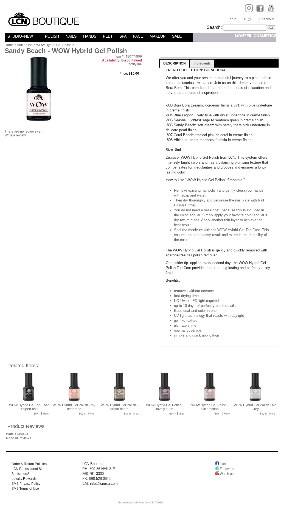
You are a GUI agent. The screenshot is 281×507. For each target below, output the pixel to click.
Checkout (266, 19)
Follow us (226, 469)
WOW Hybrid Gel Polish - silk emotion (210, 407)
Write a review (15, 135)
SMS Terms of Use (25, 489)
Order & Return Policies (29, 464)
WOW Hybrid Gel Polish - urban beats (119, 407)
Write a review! (17, 434)
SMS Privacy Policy (26, 484)
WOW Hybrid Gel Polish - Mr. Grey (255, 407)
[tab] (174, 64)
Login (232, 19)
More (46, 413)
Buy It (36, 413)
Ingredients (202, 63)
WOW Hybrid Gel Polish (54, 45)
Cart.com (156, 502)
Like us (224, 464)
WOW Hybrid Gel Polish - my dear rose (74, 407)
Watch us (226, 474)
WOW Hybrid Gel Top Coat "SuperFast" (29, 407)
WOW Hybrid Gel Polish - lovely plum (164, 407)
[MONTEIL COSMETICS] (39, 36)
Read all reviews (18, 438)
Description (174, 63)
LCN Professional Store (29, 469)
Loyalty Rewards (24, 479)
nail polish (25, 45)
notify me (135, 64)
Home (9, 45)
